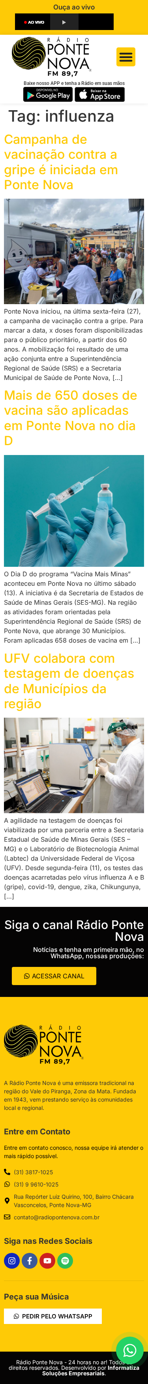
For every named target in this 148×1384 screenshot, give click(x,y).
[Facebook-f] (29, 1261)
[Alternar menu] (125, 56)
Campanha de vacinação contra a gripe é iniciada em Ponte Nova (61, 162)
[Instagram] (12, 1261)
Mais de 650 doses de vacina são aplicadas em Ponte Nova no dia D (70, 417)
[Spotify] (65, 1261)
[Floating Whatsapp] (130, 1350)
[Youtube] (47, 1261)
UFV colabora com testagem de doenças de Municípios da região (69, 681)
